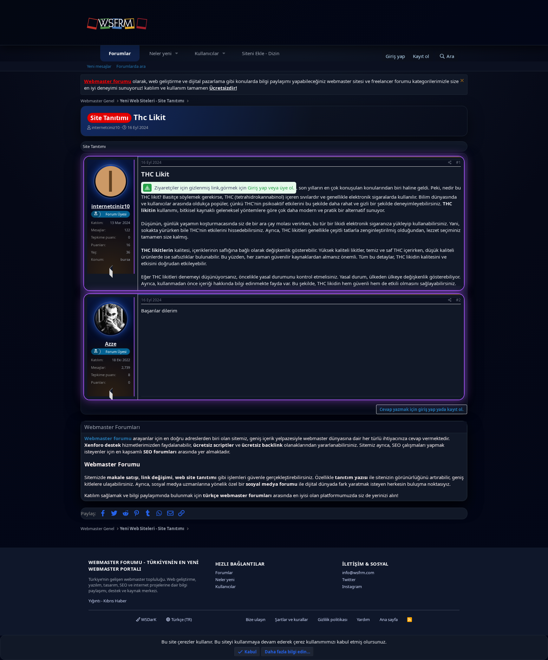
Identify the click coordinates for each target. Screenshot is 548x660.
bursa (125, 259)
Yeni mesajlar (99, 66)
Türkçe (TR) (181, 619)
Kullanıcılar (207, 53)
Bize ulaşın (255, 619)
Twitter (349, 579)
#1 (458, 162)
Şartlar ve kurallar (291, 619)
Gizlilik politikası (332, 619)
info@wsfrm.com (358, 572)
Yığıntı (94, 601)
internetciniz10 (106, 127)
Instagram (352, 586)
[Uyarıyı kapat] (461, 81)
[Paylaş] (450, 162)
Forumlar (120, 53)
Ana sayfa (389, 619)
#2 (458, 300)
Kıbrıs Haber (115, 601)
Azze (110, 343)
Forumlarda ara (131, 66)
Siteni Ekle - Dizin (260, 53)
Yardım (363, 619)
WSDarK (148, 619)
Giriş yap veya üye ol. (271, 187)
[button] (176, 53)
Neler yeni (160, 53)
